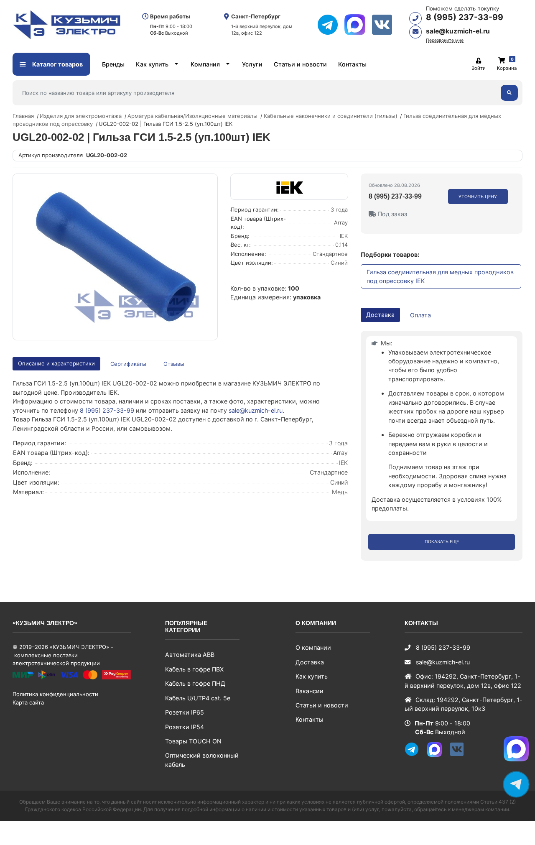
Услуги (252, 64)
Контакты (352, 64)
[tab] (128, 364)
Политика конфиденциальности (55, 694)
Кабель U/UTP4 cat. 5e (197, 698)
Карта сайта (28, 702)
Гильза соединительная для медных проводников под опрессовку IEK (440, 276)
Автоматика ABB (189, 654)
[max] (358, 24)
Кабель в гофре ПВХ (194, 669)
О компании (313, 647)
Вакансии (310, 690)
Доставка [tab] (380, 314)
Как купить (152, 64)
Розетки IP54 (184, 726)
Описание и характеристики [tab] (56, 363)
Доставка (310, 662)
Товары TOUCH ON (193, 741)
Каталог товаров (57, 64)
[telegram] (330, 24)
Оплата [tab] (420, 315)
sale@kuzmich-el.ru (458, 31)
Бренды (113, 64)
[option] (115, 256)
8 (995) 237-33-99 (464, 17)
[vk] (385, 24)
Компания (205, 64)
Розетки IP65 (184, 712)
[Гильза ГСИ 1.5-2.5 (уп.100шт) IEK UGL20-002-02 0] (115, 256)
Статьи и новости (300, 64)
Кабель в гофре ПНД (195, 683)
